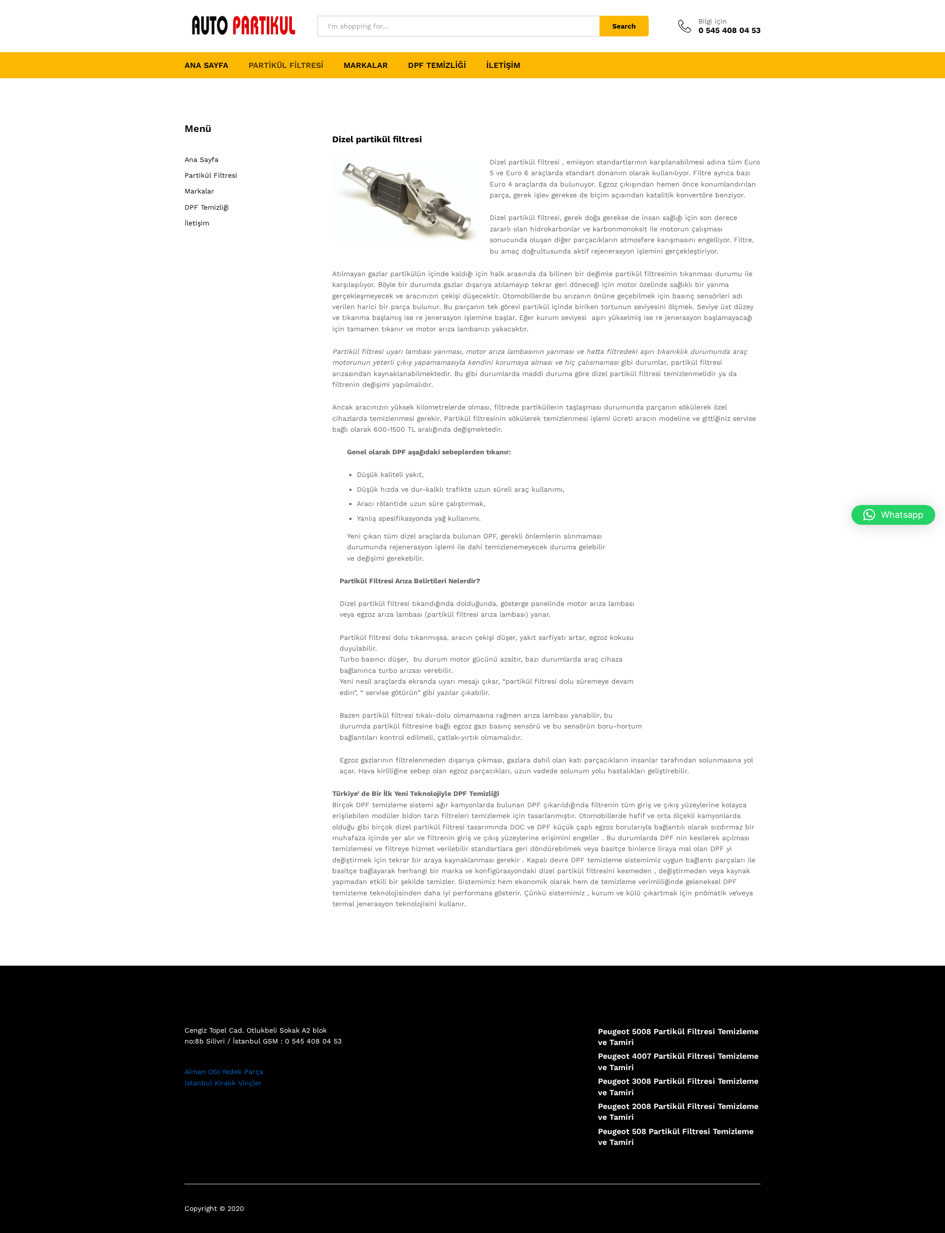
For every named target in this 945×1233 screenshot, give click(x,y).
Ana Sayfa (206, 65)
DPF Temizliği (437, 65)
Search (624, 26)
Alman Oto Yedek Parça (224, 1071)
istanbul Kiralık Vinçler (223, 1083)
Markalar (366, 65)
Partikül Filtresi (286, 65)
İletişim (503, 65)
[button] (893, 515)
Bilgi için (712, 21)
